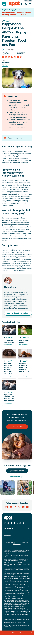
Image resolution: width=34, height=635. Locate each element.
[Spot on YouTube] (27, 506)
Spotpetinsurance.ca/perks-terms (18, 576)
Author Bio (5, 66)
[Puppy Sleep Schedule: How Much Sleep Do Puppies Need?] (9, 393)
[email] (18, 57)
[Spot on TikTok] (14, 506)
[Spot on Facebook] (6, 506)
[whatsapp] (15, 57)
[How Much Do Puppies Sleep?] (9, 336)
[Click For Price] (30, 4)
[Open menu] (4, 4)
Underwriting (28, 0)
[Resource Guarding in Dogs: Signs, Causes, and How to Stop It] (25, 363)
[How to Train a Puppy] (25, 336)
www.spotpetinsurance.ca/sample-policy (16, 600)
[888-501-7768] (26, 3)
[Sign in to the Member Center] (22, 3)
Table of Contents (15, 138)
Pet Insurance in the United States (20, 543)
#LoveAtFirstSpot (17, 477)
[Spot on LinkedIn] (10, 506)
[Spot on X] (19, 506)
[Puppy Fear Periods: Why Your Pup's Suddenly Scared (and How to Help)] (9, 363)
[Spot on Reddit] (23, 506)
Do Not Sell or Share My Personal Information (16, 619)
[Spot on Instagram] (5, 523)
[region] (17, 487)
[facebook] (3, 57)
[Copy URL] (21, 57)
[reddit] (12, 57)
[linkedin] (6, 57)
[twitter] (9, 57)
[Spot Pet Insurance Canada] (8, 518)
